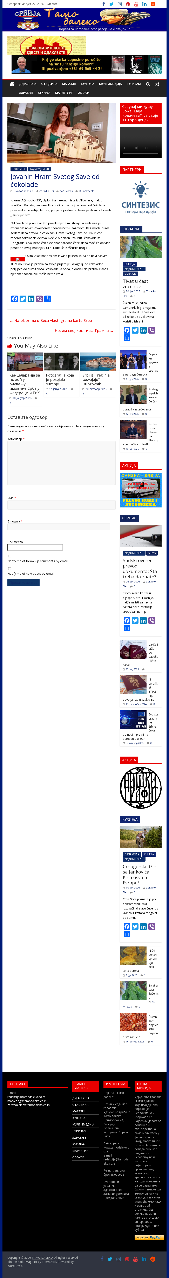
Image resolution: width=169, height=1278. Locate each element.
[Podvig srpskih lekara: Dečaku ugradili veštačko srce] (133, 387)
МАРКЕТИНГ (64, 93)
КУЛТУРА (87, 84)
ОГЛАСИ (83, 93)
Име (11, 498)
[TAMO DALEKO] (12, 84)
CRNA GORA (132, 854)
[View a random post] (157, 84)
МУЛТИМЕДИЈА (110, 84)
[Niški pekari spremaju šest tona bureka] (133, 949)
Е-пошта (14, 521)
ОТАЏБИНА (49, 84)
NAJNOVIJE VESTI (39, 169)
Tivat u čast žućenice (135, 283)
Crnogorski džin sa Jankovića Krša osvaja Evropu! (139, 874)
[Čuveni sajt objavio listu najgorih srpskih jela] (133, 1015)
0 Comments (86, 191)
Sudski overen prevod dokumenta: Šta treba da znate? (140, 568)
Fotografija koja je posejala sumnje (60, 379)
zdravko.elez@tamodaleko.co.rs (28, 1105)
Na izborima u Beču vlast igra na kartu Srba (50, 320)
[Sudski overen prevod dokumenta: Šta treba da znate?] (141, 527)
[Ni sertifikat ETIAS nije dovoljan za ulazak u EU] (133, 677)
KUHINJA (130, 264)
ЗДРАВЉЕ (26, 93)
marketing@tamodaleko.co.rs (27, 1101)
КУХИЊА (44, 93)
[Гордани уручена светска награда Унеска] (133, 352)
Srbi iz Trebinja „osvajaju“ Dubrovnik (96, 379)
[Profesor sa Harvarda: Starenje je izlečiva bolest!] (133, 422)
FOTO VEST (19, 169)
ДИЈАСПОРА (27, 84)
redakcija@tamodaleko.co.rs (26, 1097)
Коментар (16, 439)
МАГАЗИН (69, 84)
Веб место (15, 542)
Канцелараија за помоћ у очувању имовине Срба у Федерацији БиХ (24, 384)
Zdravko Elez (46, 191)
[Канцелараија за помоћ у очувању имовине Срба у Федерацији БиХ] (25, 355)
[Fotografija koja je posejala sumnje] (61, 355)
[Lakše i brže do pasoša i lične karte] (133, 643)
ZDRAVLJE (130, 273)
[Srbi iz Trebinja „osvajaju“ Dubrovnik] (98, 355)
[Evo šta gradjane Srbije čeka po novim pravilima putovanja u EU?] (133, 712)
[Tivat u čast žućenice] (141, 238)
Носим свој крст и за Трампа (84, 330)
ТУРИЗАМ (134, 84)
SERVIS (152, 553)
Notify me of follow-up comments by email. (37, 561)
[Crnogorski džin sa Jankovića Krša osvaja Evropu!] (141, 828)
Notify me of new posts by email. (30, 573)
